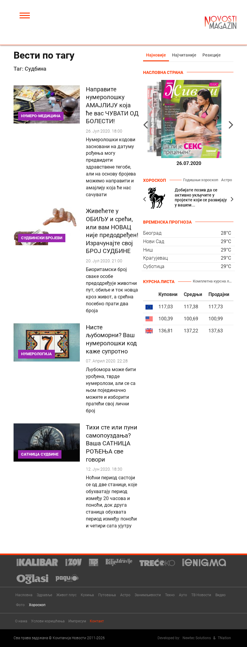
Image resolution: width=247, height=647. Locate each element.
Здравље (44, 595)
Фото (20, 605)
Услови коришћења (48, 621)
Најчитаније (184, 55)
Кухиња (87, 595)
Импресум (77, 621)
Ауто (183, 595)
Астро (226, 180)
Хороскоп (37, 605)
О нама (21, 621)
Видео (220, 595)
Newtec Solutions (197, 638)
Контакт (97, 621)
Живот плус (66, 595)
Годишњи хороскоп (200, 180)
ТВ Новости (201, 595)
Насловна (24, 595)
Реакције (211, 55)
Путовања (107, 595)
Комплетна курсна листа (213, 281)
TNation (224, 638)
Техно (170, 595)
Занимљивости (148, 595)
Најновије (156, 55)
